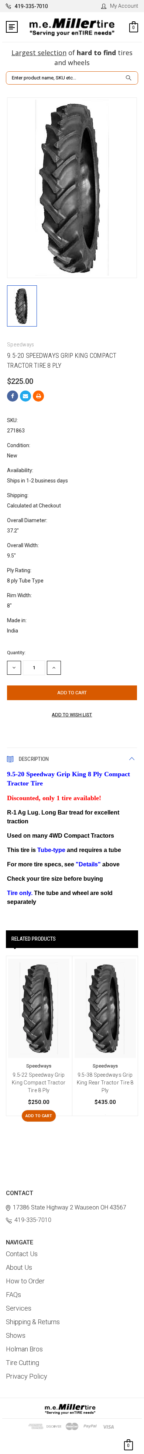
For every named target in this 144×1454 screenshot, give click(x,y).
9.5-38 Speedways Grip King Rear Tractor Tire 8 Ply (105, 1082)
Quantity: (16, 652)
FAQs (13, 1294)
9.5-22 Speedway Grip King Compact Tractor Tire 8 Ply (38, 1082)
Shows (15, 1335)
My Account (124, 6)
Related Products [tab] (33, 939)
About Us (19, 1267)
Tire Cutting (22, 1362)
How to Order (25, 1281)
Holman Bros (24, 1349)
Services (18, 1308)
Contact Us (22, 1254)
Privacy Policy (26, 1376)
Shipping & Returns (33, 1322)
